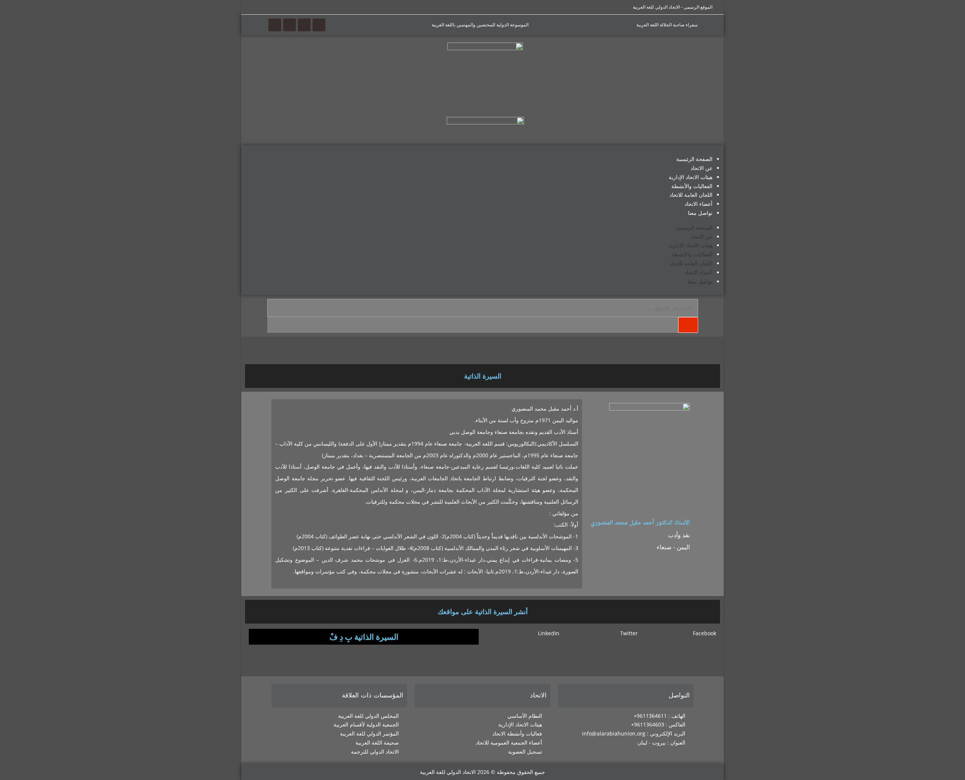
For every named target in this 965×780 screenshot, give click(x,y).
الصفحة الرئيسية (694, 158)
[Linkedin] (274, 24)
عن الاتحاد (701, 168)
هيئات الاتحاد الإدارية (690, 177)
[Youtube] (289, 24)
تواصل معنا (700, 212)
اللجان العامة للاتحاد (690, 194)
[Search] (688, 325)
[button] (679, 633)
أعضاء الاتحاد (698, 203)
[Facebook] (318, 24)
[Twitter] (304, 24)
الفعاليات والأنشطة (691, 186)
